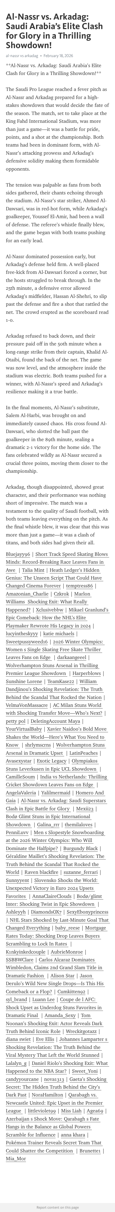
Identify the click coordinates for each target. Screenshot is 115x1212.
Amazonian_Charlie (27, 594)
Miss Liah (71, 1111)
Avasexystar (19, 761)
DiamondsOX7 (46, 912)
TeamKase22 (60, 681)
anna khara (73, 1135)
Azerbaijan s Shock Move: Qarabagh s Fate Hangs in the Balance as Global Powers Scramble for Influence (53, 1127)
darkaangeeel (71, 657)
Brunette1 (90, 1151)
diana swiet (18, 1039)
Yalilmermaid (55, 793)
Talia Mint (33, 570)
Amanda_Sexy (60, 1015)
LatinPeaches (84, 753)
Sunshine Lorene (24, 681)
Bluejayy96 (18, 554)
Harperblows (87, 673)
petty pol (15, 721)
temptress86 (79, 586)
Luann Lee (43, 999)
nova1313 (54, 1079)
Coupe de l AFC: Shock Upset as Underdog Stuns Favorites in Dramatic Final (54, 1007)
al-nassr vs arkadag (22, 55)
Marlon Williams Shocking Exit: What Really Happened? (49, 602)
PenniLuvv (17, 832)
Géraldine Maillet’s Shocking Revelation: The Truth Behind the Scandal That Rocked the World (56, 864)
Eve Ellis (45, 1039)
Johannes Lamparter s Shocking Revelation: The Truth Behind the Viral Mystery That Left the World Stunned (57, 1047)
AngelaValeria (21, 793)
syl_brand (16, 999)
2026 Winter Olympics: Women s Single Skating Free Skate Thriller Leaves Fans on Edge (55, 650)
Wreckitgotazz (81, 1031)
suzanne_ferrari (81, 872)
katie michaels (58, 633)
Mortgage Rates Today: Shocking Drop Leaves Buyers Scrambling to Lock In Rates (56, 936)
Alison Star (63, 976)
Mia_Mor (16, 1158)
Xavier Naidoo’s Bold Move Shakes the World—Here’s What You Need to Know (57, 737)
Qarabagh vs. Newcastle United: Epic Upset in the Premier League (55, 1103)
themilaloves (78, 825)
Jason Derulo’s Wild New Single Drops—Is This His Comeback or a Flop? (55, 984)
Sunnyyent (17, 880)
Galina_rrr (48, 825)
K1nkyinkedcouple (25, 952)
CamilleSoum (20, 777)
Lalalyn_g (16, 1063)
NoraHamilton (47, 1095)
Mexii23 (85, 809)
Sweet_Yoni (85, 1071)
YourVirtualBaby (24, 729)
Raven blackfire (41, 872)
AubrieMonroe (67, 952)
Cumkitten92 (71, 992)
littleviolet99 (42, 1111)
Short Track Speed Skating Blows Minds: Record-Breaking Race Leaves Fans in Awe (57, 562)
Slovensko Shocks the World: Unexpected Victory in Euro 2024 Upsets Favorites (52, 888)
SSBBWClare (19, 960)
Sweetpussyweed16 (27, 642)
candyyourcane (22, 1079)
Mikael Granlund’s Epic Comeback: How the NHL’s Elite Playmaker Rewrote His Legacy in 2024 (58, 618)
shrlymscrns (38, 745)
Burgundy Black (80, 848)
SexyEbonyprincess (87, 912)
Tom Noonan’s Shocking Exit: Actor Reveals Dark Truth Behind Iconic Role (55, 1023)
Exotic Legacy (51, 761)
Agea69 (95, 1111)
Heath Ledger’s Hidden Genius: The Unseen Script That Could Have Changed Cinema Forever (54, 578)
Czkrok (61, 594)
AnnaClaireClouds (51, 896)
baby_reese (67, 928)
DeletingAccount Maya (55, 721)
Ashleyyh (16, 912)
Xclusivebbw (49, 610)
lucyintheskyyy (22, 633)
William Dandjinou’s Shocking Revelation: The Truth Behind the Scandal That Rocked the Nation (55, 689)
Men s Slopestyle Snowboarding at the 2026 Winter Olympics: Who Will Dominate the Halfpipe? (55, 840)
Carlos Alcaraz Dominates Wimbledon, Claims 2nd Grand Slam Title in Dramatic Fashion (55, 968)
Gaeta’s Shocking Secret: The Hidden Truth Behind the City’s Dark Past (57, 1087)
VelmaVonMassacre (27, 705)
